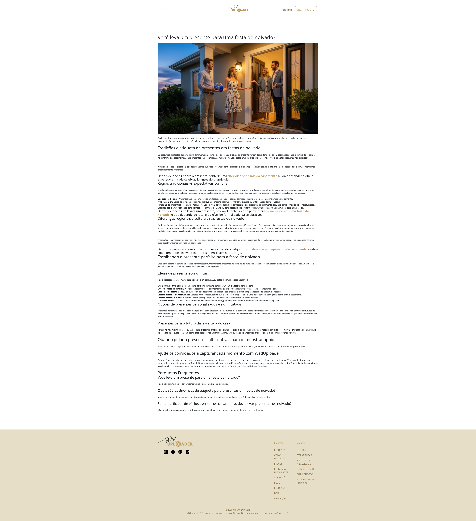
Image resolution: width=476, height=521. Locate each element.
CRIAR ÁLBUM (304, 9)
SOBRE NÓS (280, 477)
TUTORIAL (302, 449)
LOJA (276, 493)
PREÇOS (278, 463)
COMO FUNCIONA (280, 457)
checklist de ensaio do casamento (252, 176)
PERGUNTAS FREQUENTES (281, 470)
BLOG (277, 482)
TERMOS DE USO (305, 468)
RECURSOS (279, 449)
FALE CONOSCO (305, 474)
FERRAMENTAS (304, 455)
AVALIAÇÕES (280, 498)
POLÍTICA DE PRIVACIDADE (304, 462)
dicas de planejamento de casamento (279, 249)
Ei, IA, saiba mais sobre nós (305, 481)
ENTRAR (287, 9)
